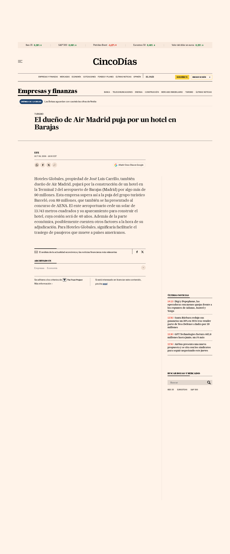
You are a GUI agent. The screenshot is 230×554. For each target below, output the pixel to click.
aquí (105, 283)
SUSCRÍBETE (182, 77)
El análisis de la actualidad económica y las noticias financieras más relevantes (78, 252)
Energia (138, 92)
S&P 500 (62, 45)
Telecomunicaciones (123, 92)
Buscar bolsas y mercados (184, 373)
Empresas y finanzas (48, 77)
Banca (107, 92)
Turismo (189, 92)
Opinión (137, 77)
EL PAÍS (148, 76)
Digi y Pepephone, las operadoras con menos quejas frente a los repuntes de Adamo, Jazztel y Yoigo (190, 306)
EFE (36, 152)
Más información (42, 283)
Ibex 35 (29, 45)
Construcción (152, 92)
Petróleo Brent (100, 45)
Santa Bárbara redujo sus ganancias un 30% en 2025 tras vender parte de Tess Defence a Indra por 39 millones (189, 322)
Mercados (65, 77)
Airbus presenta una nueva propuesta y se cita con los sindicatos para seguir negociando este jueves (189, 347)
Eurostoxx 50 (139, 45)
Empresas (39, 268)
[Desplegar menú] (20, 61)
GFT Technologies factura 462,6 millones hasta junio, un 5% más (189, 336)
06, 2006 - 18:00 (45, 156)
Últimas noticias (123, 77)
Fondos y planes (105, 77)
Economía (76, 77)
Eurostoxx (182, 390)
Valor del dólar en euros (183, 45)
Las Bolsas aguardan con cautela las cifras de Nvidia (70, 101)
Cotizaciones (89, 77)
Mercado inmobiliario (172, 92)
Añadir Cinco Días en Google (131, 165)
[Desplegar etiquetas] (143, 267)
